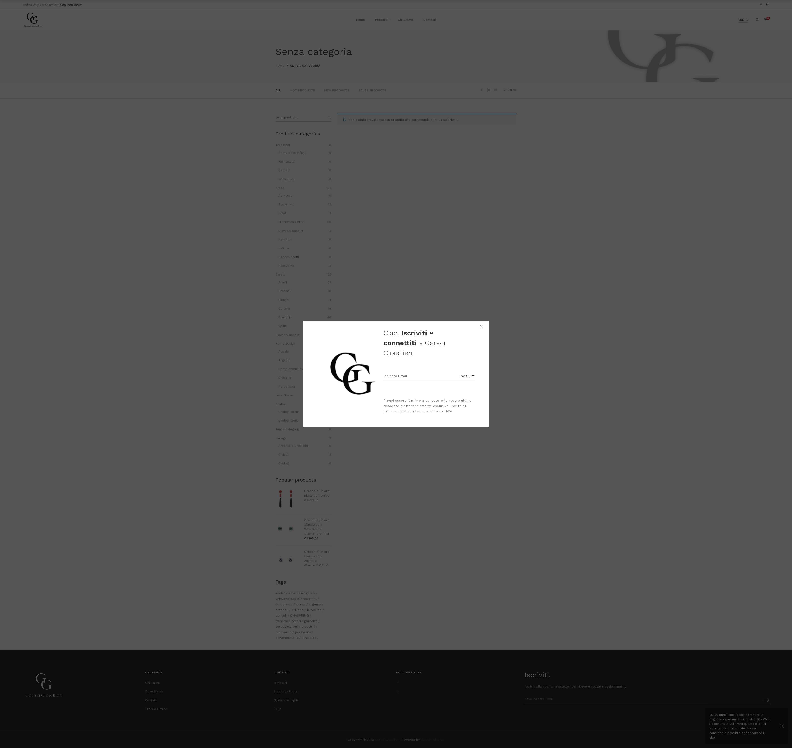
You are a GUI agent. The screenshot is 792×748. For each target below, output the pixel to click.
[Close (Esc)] (481, 327)
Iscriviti (467, 376)
